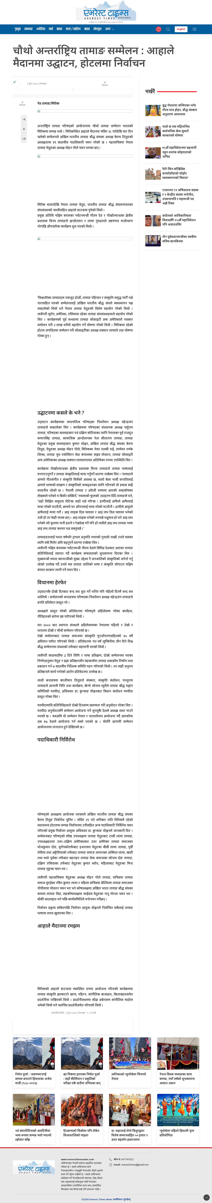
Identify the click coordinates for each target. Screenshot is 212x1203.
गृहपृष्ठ (18, 29)
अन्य (107, 29)
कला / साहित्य (73, 29)
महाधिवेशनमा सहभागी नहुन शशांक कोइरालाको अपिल (179, 152)
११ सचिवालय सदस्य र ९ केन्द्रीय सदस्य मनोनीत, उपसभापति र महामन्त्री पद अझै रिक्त (180, 196)
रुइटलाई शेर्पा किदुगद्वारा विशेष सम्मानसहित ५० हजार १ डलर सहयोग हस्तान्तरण (129, 1135)
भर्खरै (150, 91)
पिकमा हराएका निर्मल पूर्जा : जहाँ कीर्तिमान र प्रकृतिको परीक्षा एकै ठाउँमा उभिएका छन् (81, 1078)
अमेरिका (40, 29)
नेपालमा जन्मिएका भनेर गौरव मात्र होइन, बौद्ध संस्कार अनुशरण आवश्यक (179, 109)
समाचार (28, 29)
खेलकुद (97, 29)
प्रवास (59, 29)
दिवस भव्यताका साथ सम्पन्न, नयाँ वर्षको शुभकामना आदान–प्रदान (177, 1078)
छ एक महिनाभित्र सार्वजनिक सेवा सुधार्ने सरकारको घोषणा (176, 130)
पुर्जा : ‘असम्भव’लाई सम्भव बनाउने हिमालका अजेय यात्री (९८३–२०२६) (33, 1078)
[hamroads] (85, 114)
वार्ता (51, 29)
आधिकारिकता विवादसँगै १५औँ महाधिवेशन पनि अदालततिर (179, 219)
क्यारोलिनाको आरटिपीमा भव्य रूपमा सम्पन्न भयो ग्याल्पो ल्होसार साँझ (33, 1135)
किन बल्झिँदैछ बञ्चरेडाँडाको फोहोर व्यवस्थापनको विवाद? (175, 173)
